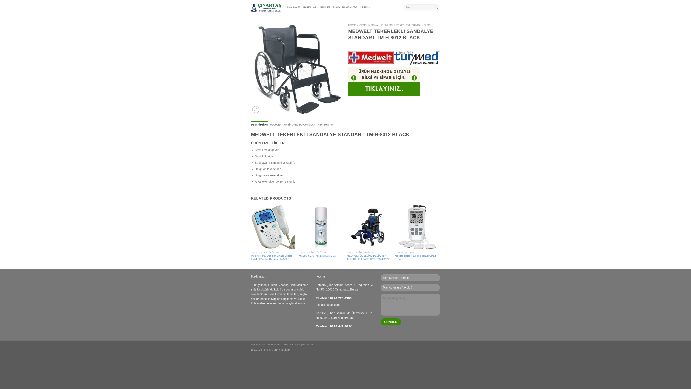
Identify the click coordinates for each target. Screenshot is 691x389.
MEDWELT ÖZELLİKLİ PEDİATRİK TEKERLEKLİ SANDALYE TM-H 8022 (368, 257)
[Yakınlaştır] (255, 109)
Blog (336, 7)
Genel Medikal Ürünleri (376, 25)
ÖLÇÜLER (276, 124)
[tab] (259, 124)
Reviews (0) (325, 124)
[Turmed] (417, 57)
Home (352, 25)
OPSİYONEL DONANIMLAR (299, 124)
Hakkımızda (349, 7)
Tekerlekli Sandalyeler (413, 25)
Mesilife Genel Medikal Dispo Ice (317, 255)
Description (259, 124)
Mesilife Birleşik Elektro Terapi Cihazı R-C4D (416, 257)
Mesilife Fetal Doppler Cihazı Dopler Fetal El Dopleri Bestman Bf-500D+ (271, 257)
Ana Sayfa (293, 7)
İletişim (365, 7)
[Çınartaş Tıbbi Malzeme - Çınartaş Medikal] (266, 7)
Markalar (309, 7)
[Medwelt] (371, 57)
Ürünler (324, 7)
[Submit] (436, 8)
